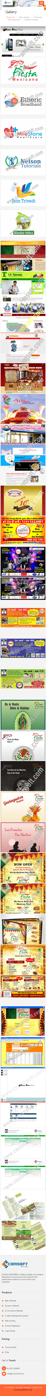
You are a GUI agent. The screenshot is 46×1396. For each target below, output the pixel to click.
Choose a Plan (10, 1347)
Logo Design (10, 1331)
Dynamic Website (12, 1306)
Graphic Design (31, 20)
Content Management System (16, 1316)
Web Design (24, 17)
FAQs (7, 1352)
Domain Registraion (12, 1326)
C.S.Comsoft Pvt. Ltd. (23, 1390)
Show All (10, 17)
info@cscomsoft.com (15, 1374)
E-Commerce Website (14, 1311)
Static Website (10, 1301)
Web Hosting (10, 1321)
